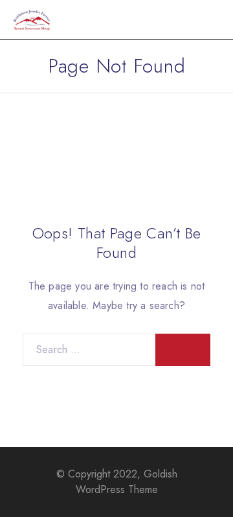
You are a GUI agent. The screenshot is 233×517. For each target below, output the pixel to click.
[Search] (182, 350)
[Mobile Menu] (208, 19)
